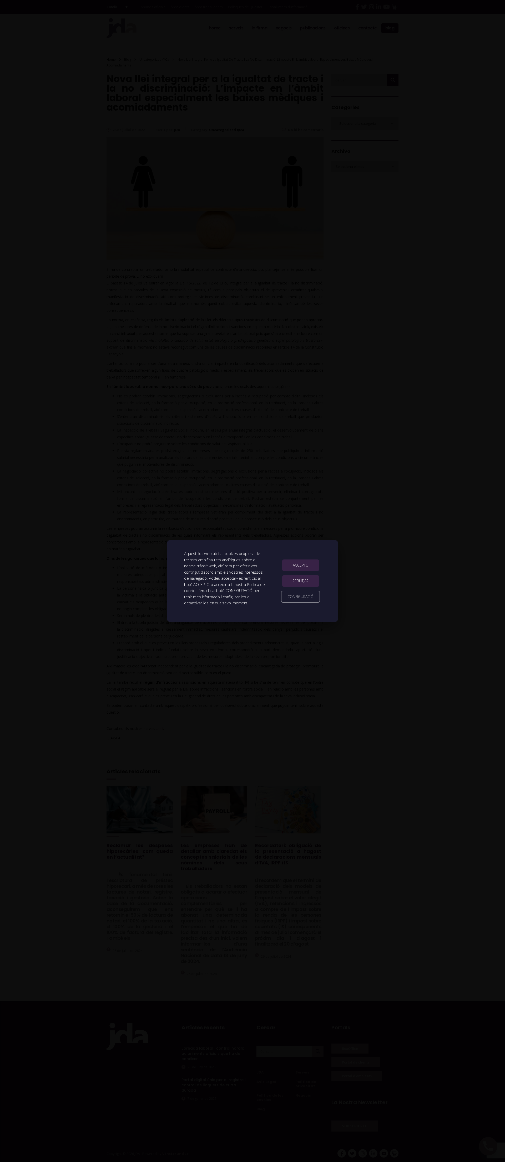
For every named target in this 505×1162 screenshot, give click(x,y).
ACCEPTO (301, 565)
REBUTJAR (300, 580)
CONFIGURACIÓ (300, 596)
